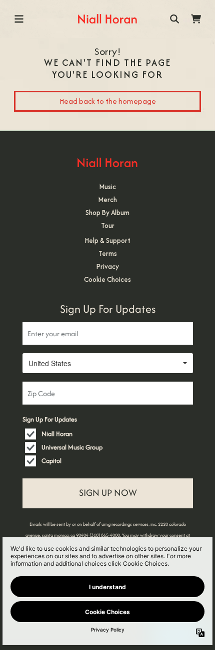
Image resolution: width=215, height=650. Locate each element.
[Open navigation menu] (19, 19)
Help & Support (107, 240)
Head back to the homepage (108, 101)
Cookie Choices (107, 279)
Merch (107, 200)
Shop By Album (108, 212)
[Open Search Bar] (174, 19)
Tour (107, 225)
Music (108, 187)
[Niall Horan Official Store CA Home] (107, 18)
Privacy (107, 266)
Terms (107, 253)
